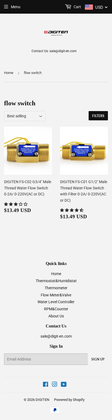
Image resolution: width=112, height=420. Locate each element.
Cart (77, 7)
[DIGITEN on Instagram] (54, 385)
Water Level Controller (56, 302)
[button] (16, 204)
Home (8, 73)
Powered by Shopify (69, 400)
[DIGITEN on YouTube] (64, 385)
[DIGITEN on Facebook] (45, 385)
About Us (56, 316)
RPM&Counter (56, 309)
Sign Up (97, 359)
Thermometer (56, 288)
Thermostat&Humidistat (56, 281)
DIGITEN (42, 400)
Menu (15, 7)
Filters (98, 116)
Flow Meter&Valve (56, 295)
